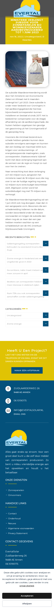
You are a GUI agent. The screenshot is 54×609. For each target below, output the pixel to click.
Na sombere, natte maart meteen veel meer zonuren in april (25, 272)
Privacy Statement (18, 533)
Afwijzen (27, 603)
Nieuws (12, 523)
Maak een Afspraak (27, 370)
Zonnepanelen (16, 490)
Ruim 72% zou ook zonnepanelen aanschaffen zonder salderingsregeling (25, 295)
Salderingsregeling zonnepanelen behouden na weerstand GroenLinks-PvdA (25, 246)
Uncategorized (33, 36)
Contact (12, 513)
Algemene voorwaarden (21, 528)
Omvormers (14, 495)
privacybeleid (27, 585)
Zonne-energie (14, 324)
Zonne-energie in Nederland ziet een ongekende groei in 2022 (25, 260)
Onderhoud (14, 518)
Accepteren (27, 595)
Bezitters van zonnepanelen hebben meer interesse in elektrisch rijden (24, 283)
